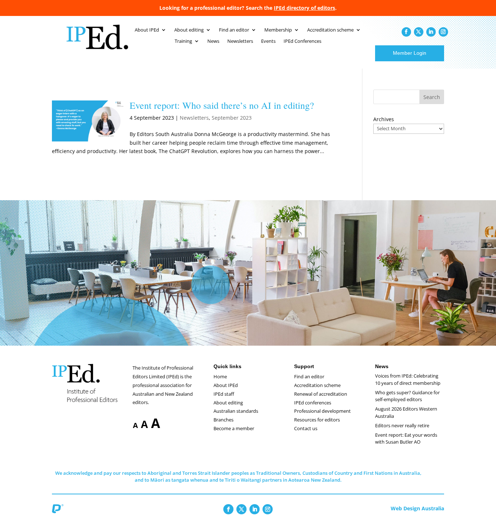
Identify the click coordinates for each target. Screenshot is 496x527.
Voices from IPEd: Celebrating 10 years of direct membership (407, 379)
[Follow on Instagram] (443, 32)
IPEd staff (224, 394)
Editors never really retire (402, 425)
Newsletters (240, 41)
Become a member (234, 428)
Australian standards (236, 411)
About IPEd (147, 30)
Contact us (305, 428)
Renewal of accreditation (320, 394)
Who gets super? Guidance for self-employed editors (407, 396)
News (213, 41)
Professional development (322, 411)
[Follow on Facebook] (406, 32)
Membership (278, 30)
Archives (383, 119)
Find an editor (234, 30)
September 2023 (232, 117)
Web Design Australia (417, 508)
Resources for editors (317, 419)
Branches (223, 419)
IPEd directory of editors (304, 7)
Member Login (409, 53)
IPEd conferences (312, 402)
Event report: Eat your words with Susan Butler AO (406, 438)
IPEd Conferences (302, 41)
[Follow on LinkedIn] (431, 32)
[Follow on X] (418, 32)
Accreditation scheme (330, 30)
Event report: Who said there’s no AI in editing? (222, 105)
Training (183, 41)
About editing (189, 30)
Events (268, 41)
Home (220, 376)
